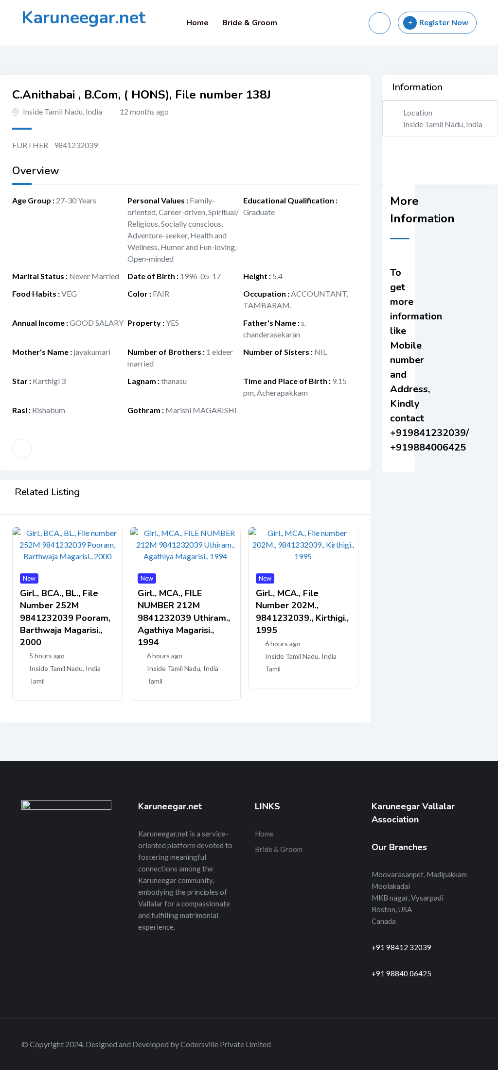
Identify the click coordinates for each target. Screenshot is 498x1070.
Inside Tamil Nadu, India (62, 111)
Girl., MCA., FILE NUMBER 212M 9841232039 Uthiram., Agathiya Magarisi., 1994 (184, 617)
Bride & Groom (249, 22)
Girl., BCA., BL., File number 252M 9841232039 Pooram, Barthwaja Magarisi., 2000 (65, 617)
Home (197, 22)
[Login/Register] (380, 23)
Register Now (443, 22)
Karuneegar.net (83, 18)
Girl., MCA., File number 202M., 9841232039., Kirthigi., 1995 (302, 611)
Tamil (37, 681)
